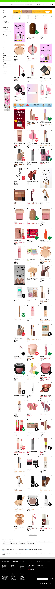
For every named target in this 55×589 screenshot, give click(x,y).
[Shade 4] (31, 37)
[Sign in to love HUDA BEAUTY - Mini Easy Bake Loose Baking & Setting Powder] (25, 84)
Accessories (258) (5, 18)
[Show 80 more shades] (24, 509)
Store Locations (21, 576)
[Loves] (50, 4)
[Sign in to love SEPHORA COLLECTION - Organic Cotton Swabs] (51, 325)
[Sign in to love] (25, 44)
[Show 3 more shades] (38, 145)
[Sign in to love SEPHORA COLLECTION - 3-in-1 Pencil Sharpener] (38, 457)
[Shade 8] (36, 37)
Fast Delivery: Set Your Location (8, 31)
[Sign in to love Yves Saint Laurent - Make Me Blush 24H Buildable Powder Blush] (51, 382)
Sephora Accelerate (4, 577)
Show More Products (33, 534)
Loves (11, 577)
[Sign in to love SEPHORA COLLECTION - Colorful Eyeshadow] (38, 495)
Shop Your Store (13, 578)
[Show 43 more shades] (24, 164)
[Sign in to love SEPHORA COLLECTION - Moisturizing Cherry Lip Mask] (38, 228)
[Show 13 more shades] (24, 223)
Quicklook (32, 33)
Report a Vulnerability (4, 579)
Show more (3, 550)
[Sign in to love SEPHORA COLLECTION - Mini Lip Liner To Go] (25, 65)
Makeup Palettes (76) (5, 21)
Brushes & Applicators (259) (6, 22)
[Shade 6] (33, 37)
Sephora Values (4, 569)
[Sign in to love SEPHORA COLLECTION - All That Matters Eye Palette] (25, 189)
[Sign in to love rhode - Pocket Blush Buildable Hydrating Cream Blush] (38, 209)
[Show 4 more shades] (38, 223)
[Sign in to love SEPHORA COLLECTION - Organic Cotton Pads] (25, 286)
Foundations (8, 553)
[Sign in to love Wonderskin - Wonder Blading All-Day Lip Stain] (51, 401)
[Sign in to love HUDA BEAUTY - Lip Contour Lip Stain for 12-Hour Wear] (38, 189)
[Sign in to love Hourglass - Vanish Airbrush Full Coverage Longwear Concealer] (51, 130)
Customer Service (22, 566)
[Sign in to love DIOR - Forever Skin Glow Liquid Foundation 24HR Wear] (51, 476)
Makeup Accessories (22, 553)
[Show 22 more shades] (24, 471)
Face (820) (4, 12)
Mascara (15, 553)
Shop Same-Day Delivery (14, 579)
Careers (3, 568)
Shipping (21, 569)
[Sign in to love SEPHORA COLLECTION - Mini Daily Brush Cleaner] (51, 495)
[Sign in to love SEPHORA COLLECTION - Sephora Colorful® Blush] (51, 363)
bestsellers (27, 549)
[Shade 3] (29, 37)
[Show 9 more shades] (24, 358)
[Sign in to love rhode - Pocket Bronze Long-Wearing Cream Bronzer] (38, 23)
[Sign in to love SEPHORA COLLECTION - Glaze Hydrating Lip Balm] (51, 438)
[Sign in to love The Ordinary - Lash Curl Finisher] (38, 382)
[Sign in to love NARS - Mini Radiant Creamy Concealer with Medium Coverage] (25, 457)
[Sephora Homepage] (5, 4)
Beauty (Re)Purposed (4, 578)
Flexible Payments (22, 577)
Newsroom (3, 567)
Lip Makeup (17, 553)
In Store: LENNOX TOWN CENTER (7, 29)
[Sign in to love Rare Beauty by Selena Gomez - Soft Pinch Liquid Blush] (25, 438)
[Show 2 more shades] (51, 358)
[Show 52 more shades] (51, 320)
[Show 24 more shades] (38, 339)
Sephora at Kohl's (22, 575)
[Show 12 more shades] (51, 80)
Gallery (12, 568)
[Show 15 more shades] (24, 452)
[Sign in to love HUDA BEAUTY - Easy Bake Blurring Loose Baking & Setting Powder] (51, 65)
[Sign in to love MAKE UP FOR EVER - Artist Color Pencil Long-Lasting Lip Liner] (38, 514)
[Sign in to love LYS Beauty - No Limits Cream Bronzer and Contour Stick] (38, 109)
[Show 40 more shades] (38, 378)
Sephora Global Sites (4, 575)
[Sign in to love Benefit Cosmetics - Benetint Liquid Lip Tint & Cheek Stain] (51, 514)
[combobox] (17, 4)
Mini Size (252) (4, 16)
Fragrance (12, 553)
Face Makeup (27, 553)
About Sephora (4, 566)
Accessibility (21, 578)
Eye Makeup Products (32, 553)
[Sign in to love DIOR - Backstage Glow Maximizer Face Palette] (38, 286)
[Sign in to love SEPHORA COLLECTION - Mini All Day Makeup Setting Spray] (38, 476)
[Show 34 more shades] (51, 490)
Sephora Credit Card (13, 567)
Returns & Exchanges (22, 567)
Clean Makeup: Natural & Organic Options (40, 553)
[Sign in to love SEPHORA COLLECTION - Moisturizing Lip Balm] (25, 420)
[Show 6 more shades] (24, 319)
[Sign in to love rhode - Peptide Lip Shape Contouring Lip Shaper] (25, 305)
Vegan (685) (4, 17)
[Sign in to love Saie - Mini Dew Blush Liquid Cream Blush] (51, 149)
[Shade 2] (28, 37)
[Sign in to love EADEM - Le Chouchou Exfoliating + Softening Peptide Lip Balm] (38, 44)
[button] (6, 35)
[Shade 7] (35, 37)
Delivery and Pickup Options (23, 568)
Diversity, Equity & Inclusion (5, 576)
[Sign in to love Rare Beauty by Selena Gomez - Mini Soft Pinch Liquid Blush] (25, 228)
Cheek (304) (4, 13)
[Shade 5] (32, 37)
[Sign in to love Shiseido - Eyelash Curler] (25, 168)
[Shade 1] (27, 37)
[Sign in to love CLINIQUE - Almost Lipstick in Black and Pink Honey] (38, 438)
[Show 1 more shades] (24, 242)
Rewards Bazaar (13, 576)
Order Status (12, 569)
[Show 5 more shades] (51, 396)
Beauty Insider (12, 566)
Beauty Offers (12, 575)
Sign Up (51, 578)
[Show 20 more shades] (51, 124)
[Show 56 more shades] (51, 145)
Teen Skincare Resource (22, 579)
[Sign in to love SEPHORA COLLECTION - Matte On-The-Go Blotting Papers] (38, 246)
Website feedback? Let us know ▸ (27, 557)
